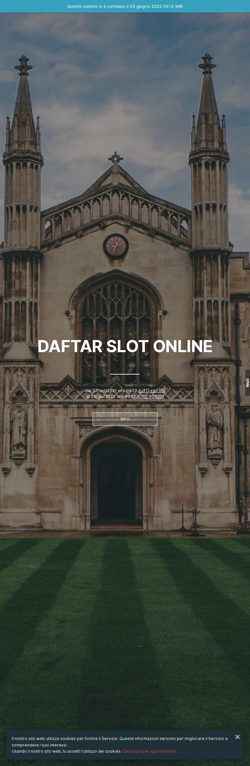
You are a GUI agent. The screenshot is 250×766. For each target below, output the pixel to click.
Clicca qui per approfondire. (150, 751)
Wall (247, 383)
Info (125, 418)
